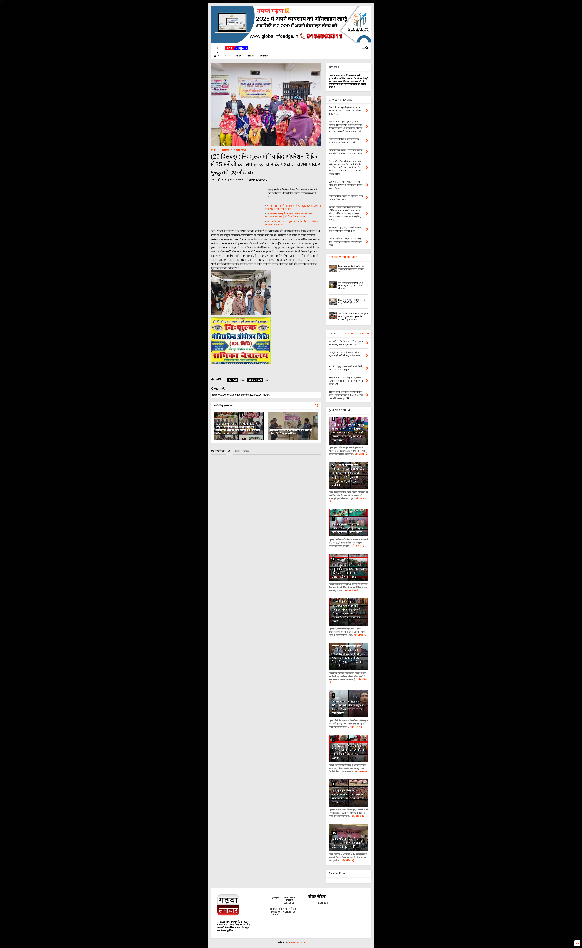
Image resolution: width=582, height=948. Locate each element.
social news (240, 150)
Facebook (322, 903)
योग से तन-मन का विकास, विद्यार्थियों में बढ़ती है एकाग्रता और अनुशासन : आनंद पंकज (347, 528)
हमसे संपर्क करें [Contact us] (289, 910)
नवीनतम (238, 56)
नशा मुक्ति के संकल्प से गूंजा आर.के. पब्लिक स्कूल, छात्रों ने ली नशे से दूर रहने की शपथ (353, 286)
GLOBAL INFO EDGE (296, 942)
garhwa (225, 150)
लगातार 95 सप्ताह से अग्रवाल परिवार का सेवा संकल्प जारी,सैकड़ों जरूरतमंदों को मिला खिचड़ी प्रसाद (289, 215)
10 (334, 833)
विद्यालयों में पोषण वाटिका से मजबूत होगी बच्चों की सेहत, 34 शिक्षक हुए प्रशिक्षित (291, 432)
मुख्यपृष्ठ (275, 897)
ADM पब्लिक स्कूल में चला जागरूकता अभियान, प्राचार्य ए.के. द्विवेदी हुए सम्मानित (347, 843)
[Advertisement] (236, 206)
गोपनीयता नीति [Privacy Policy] (275, 911)
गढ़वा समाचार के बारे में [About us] (289, 900)
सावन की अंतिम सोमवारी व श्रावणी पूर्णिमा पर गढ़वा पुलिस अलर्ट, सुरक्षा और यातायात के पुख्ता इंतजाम (353, 316)
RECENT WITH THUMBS (343, 257)
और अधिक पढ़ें (361, 453)
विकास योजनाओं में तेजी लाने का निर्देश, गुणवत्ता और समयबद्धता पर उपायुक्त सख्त (352, 269)
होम (217, 56)
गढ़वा (227, 56)
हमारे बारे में (264, 56)
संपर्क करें (250, 56)
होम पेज (213, 150)
